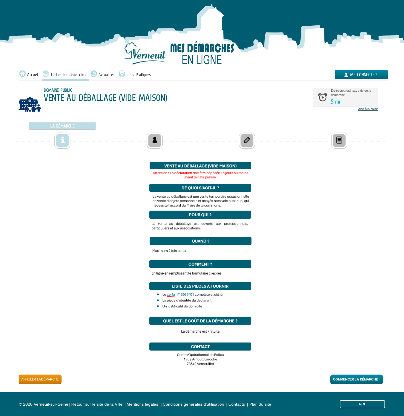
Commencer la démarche (356, 379)
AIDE (362, 404)
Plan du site (260, 404)
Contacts (236, 404)
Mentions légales (142, 404)
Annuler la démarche (40, 379)
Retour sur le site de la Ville (96, 404)
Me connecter (363, 74)
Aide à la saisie (368, 109)
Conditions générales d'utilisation (193, 404)
